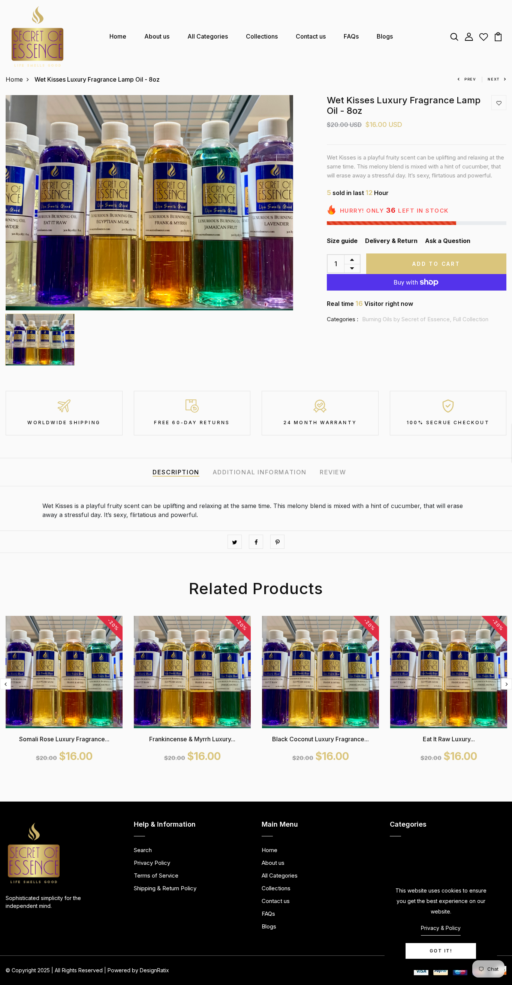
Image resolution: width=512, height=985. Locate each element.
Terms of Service (156, 875)
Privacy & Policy (441, 928)
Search (143, 850)
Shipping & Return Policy (165, 888)
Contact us (311, 36)
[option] (149, 202)
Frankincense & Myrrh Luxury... (192, 739)
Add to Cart (436, 264)
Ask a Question (447, 240)
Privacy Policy (152, 862)
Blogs (385, 36)
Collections (262, 36)
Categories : (342, 319)
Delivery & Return (391, 240)
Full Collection (470, 319)
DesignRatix (154, 970)
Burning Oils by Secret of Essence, (407, 319)
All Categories (207, 36)
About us (156, 36)
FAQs (351, 36)
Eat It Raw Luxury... (449, 739)
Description (176, 472)
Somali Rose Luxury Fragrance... (64, 739)
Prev (470, 79)
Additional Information (260, 472)
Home (117, 36)
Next (494, 79)
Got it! (441, 951)
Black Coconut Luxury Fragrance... (320, 739)
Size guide (342, 240)
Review (333, 472)
